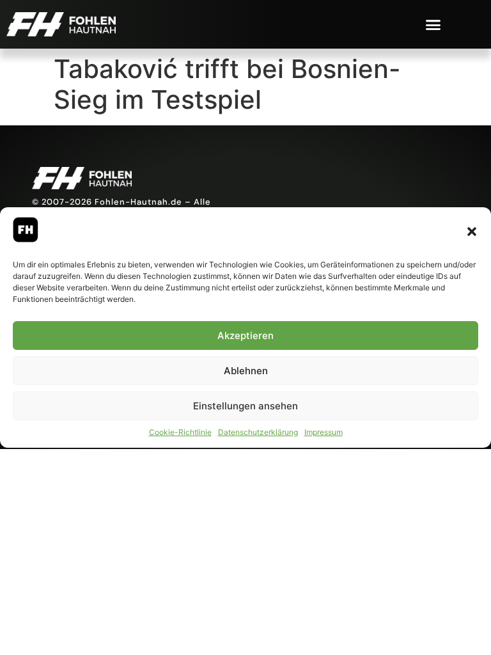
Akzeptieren (245, 335)
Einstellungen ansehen (245, 406)
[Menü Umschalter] (433, 25)
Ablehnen (246, 371)
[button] (471, 231)
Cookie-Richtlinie (180, 432)
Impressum (323, 432)
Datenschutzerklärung (258, 432)
